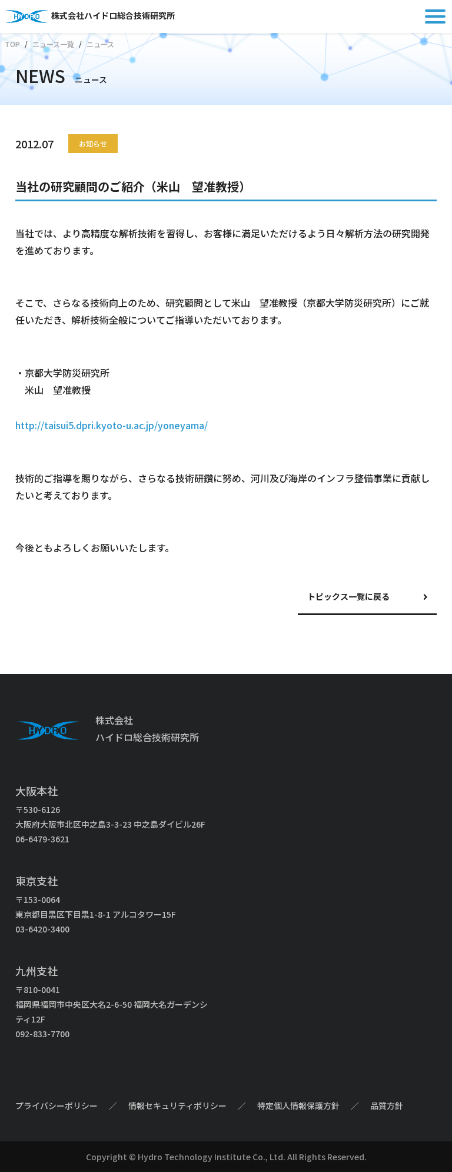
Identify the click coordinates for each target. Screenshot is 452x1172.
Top (12, 44)
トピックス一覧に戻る (348, 596)
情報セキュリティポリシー (177, 1105)
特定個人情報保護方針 (298, 1105)
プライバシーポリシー (56, 1105)
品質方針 (386, 1105)
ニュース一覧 (53, 44)
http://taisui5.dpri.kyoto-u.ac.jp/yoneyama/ (111, 425)
